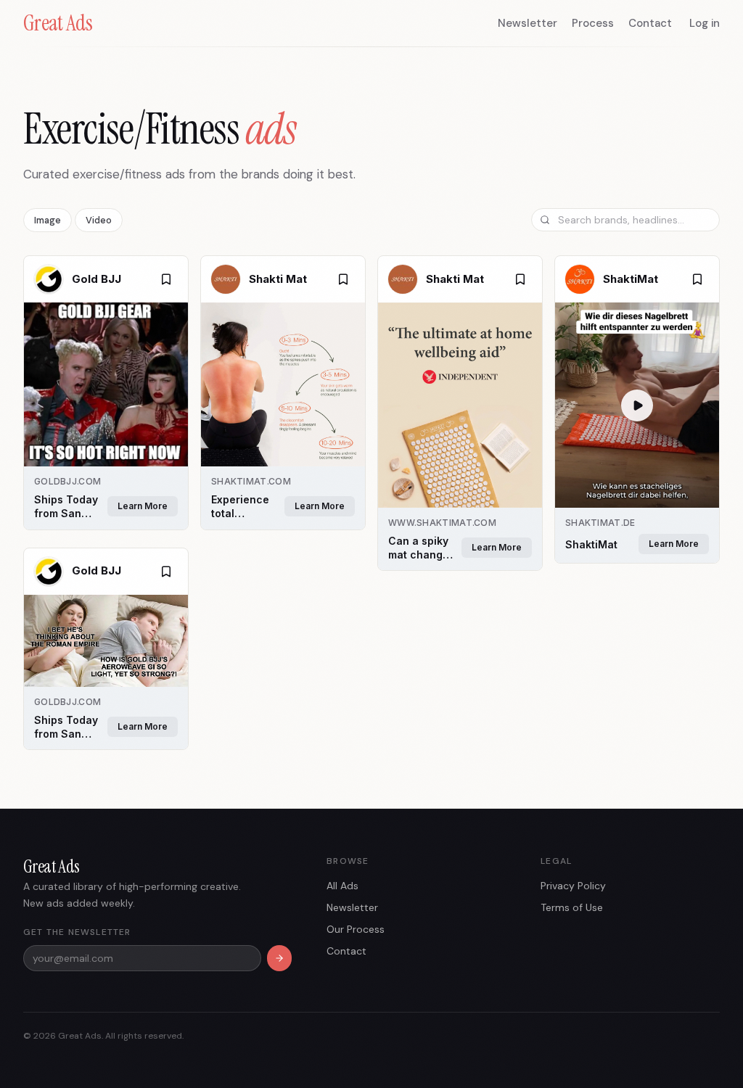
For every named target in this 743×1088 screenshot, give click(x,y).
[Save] (166, 279)
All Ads (342, 885)
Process (593, 23)
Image (47, 220)
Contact (650, 23)
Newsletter (527, 23)
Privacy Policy (573, 885)
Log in (704, 23)
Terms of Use (572, 907)
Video (99, 220)
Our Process (356, 929)
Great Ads (57, 23)
